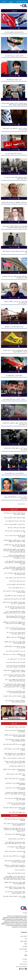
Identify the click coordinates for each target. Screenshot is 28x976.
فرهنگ (25, 943)
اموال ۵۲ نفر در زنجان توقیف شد (14, 375)
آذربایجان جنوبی (23, 936)
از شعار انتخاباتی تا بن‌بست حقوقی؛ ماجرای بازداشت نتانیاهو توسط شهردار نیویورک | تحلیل (14, 103)
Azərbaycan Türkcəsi (21, 1)
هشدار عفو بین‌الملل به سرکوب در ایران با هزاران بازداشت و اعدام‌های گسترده (15, 351)
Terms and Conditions (21, 966)
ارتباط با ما (24, 959)
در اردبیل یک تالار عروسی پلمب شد (14, 153)
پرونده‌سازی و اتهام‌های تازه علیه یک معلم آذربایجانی (14, 202)
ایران (26, 951)
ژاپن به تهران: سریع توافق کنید (14, 79)
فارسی (11, 1)
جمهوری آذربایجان (23, 948)
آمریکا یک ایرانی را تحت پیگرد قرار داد (14, 473)
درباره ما (25, 961)
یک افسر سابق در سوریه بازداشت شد (14, 55)
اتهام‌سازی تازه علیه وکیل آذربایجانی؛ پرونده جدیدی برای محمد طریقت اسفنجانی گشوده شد (14, 226)
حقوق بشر (25, 946)
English (4, 1)
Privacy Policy (23, 964)
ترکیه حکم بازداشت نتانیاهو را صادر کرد (14, 32)
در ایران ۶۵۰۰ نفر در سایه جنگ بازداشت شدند (14, 399)
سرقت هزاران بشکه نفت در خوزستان (14, 326)
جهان (26, 938)
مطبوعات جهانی (23, 941)
